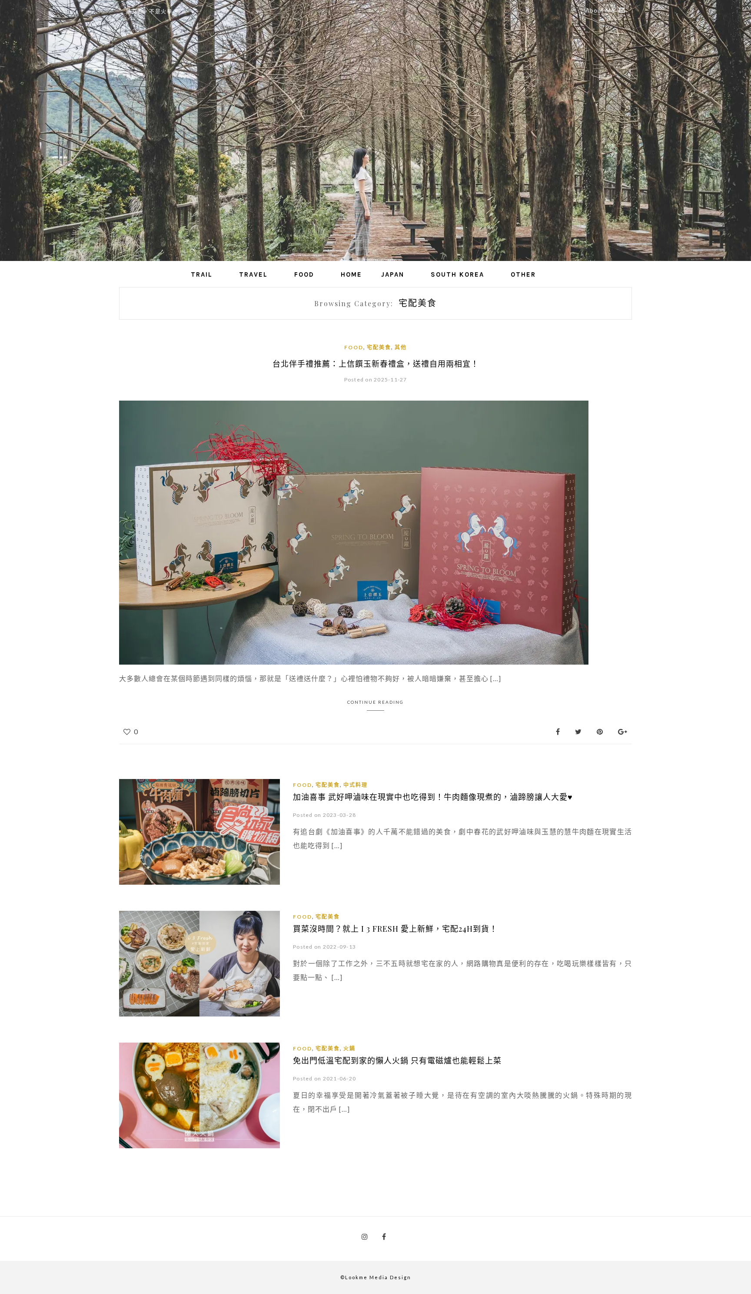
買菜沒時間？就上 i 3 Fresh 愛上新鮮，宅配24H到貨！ (395, 928)
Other (523, 274)
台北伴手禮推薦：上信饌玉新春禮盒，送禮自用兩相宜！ (375, 363)
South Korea (457, 274)
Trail (202, 274)
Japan (392, 274)
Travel (253, 274)
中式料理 (355, 785)
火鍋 (349, 1048)
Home (351, 274)
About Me (600, 10)
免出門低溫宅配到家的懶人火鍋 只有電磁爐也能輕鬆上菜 (397, 1060)
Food (304, 274)
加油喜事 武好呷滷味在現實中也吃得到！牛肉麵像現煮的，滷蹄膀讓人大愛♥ (433, 797)
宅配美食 (379, 347)
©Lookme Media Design (375, 1277)
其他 (401, 347)
